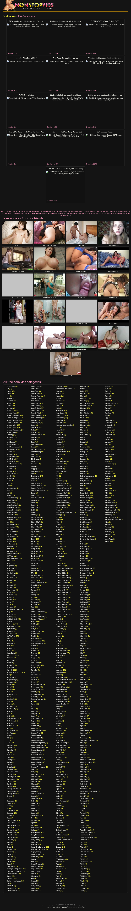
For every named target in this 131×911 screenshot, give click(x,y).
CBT (8, 738)
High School (35, 871)
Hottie (58, 408)
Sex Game (84, 614)
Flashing (34, 653)
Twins (107, 415)
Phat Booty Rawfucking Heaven (65, 58)
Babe (8, 563)
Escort (33, 541)
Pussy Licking (85, 498)
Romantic (83, 554)
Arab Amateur (11, 488)
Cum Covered (11, 888)
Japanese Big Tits (62, 486)
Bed (8, 604)
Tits (81, 881)
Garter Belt (35, 726)
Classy (9, 803)
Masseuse (59, 672)
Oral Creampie (61, 835)
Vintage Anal (109, 454)
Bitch (8, 646)
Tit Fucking (84, 874)
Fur (32, 706)
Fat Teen (34, 604)
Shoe (82, 631)
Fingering (34, 634)
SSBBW (83, 578)
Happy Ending (36, 852)
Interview (59, 454)
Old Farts (59, 818)
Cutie (33, 430)
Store (82, 750)
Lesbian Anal (60, 566)
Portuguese (84, 449)
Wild (106, 522)
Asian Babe (11, 503)
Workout (108, 529)
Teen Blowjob (85, 830)
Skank (82, 658)
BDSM (9, 561)
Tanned (83, 813)
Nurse (58, 798)
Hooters (58, 393)
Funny (33, 704)
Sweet (82, 796)
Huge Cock (60, 415)
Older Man (59, 823)
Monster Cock (60, 755)
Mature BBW (60, 694)
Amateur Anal (11, 413)
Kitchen (58, 529)
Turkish (107, 410)
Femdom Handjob (37, 617)
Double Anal (35, 483)
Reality (82, 524)
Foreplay (34, 670)
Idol (57, 427)
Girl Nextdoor (35, 774)
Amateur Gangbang (13, 418)
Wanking (108, 471)
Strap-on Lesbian (86, 762)
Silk (81, 651)
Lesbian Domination (63, 578)
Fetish (33, 621)
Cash (8, 757)
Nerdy (58, 786)
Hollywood (35, 886)
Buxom (9, 735)
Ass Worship (11, 537)
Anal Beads (11, 442)
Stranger (83, 755)
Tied (81, 857)
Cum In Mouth (36, 396)
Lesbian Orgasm (61, 597)
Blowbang (10, 668)
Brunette (10, 706)
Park (57, 871)
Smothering (84, 684)
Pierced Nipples (85, 403)
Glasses (34, 784)
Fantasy (34, 590)
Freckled (34, 680)
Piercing (83, 408)
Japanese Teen (61, 505)
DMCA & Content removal (69, 907)
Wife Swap (108, 515)
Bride (8, 701)
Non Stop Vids (9, 16)
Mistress (59, 731)
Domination (35, 476)
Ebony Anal (35, 520)
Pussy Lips (84, 500)
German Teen (36, 765)
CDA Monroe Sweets (105, 132)
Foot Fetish (35, 663)
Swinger (83, 803)
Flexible (34, 655)
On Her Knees (61, 830)
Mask (57, 668)
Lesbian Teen (60, 612)
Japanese (59, 481)
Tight (82, 859)
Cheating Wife (12, 777)
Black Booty (11, 653)
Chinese (10, 781)
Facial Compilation (37, 583)
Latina (58, 551)
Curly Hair (34, 427)
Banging (10, 580)
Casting (9, 760)
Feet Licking (35, 609)
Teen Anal (83, 828)
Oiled (57, 813)
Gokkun (34, 791)
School (82, 590)
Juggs (58, 520)
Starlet (82, 743)
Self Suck (83, 609)
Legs (57, 561)
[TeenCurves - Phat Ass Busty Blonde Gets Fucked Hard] (65, 148)
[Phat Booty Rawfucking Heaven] (65, 74)
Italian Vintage (61, 471)
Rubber (83, 563)
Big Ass (9, 617)
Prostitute (83, 471)
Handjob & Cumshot (38, 847)
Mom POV (59, 750)
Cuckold (9, 878)
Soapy (82, 692)
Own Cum (59, 849)
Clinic (9, 806)
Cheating (10, 774)
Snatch (82, 687)
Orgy (57, 842)
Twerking (108, 413)
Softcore (83, 701)
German (34, 728)
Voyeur (107, 466)
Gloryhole (34, 786)
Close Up (10, 813)
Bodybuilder (11, 677)
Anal (8, 440)
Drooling (34, 500)
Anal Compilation (13, 447)
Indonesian (60, 437)
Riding (82, 544)
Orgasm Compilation (63, 840)
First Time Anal (36, 641)
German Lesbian (37, 750)
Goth (33, 801)
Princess (83, 459)
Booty (9, 689)
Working (108, 527)
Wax (106, 478)
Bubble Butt (11, 709)
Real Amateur (85, 520)
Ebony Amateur (36, 517)
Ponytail (83, 442)
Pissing (82, 418)
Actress (9, 398)
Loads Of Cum (61, 624)
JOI (57, 476)
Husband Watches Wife (64, 425)
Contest (9, 842)
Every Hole (35, 549)
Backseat (10, 571)
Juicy (57, 522)
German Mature (36, 755)
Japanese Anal (61, 483)
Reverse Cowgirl (86, 537)
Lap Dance (59, 546)
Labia (58, 537)
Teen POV (83, 840)
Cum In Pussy (36, 398)
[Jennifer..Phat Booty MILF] (26, 74)
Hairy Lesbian (36, 832)
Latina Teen (60, 554)
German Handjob (37, 745)
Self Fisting (84, 604)
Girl (32, 772)
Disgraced (34, 464)
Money (58, 752)
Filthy (33, 629)
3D (8, 389)
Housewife (59, 410)
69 (7, 396)
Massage (59, 670)
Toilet (82, 886)
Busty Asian (11, 721)
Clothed (9, 815)
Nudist (58, 796)
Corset (9, 847)
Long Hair (59, 629)
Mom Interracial (61, 748)
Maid (57, 660)
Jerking (58, 515)
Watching (108, 474)
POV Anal (59, 857)
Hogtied (34, 881)
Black (8, 651)
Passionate (60, 878)
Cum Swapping (36, 418)
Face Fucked (35, 575)
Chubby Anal (11, 791)
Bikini (8, 638)
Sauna (82, 585)
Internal (58, 447)
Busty (8, 716)
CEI (8, 740)
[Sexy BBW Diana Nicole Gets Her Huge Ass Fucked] (26, 148)
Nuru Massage (61, 801)
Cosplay (9, 849)
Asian (9, 495)
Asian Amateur (12, 498)
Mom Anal (59, 740)
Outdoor (58, 847)
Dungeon (34, 507)
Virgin (107, 457)
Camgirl (9, 748)
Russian (83, 566)
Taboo (82, 808)
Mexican (59, 714)
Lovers (58, 636)
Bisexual (10, 643)
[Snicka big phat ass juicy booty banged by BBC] (105, 111)
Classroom (10, 801)
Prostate (83, 469)
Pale (57, 864)
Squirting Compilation (87, 740)
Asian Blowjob (12, 505)
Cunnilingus (35, 423)
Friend (33, 692)
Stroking (83, 772)
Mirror (58, 723)
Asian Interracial (12, 510)
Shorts (82, 638)
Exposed (34, 566)
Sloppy (82, 672)
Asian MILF (10, 515)
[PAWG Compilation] (26, 111)
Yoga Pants (109, 539)
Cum (8, 883)
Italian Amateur (61, 461)
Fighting (34, 624)
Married (58, 665)
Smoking (83, 680)
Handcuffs (34, 842)
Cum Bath (10, 886)
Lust (57, 643)
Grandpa (34, 806)
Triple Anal (108, 406)
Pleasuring (84, 425)
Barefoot (10, 587)
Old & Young (60, 815)
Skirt (81, 663)
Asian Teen (10, 520)
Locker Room (60, 626)
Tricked (107, 401)
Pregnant (83, 454)
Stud (82, 774)
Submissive (84, 784)
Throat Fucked (85, 852)
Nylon (58, 803)
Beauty (9, 600)
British (9, 704)
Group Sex (35, 815)
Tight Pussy (84, 862)
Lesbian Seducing (62, 604)
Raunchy (83, 517)
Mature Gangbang (62, 697)
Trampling (108, 393)
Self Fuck (83, 607)
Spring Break (84, 731)
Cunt (33, 425)
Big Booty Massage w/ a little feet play (65, 21)
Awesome (10, 546)
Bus (8, 714)
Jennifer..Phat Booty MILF (26, 58)
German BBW (36, 735)
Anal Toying (11, 474)
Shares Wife (84, 624)
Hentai (33, 862)
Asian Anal (10, 500)
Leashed (59, 556)
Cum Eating (35, 389)
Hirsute (33, 874)
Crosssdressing (12, 874)
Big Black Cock (12, 619)
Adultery (9, 403)
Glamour (34, 781)
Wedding (108, 483)
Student (83, 777)
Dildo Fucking (36, 449)
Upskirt (107, 437)
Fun (32, 701)
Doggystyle (35, 471)
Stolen (82, 748)
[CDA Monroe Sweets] (105, 148)
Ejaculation (35, 532)
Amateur (10, 410)
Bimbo (9, 641)
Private (82, 464)
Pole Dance (84, 435)
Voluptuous (109, 464)
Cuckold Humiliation (14, 881)
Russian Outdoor (86, 573)
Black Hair (10, 660)
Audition (9, 541)
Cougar (9, 857)
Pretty (82, 457)
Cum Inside (35, 401)
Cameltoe (10, 745)
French (33, 682)
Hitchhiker (34, 876)
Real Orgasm (85, 522)
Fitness (33, 651)
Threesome (84, 849)
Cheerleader (11, 779)
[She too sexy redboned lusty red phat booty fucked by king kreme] (65, 185)
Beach (9, 597)
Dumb (33, 505)
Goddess (34, 789)
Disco (33, 461)
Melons (58, 706)
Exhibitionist (35, 556)
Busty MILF (10, 723)
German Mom (36, 757)
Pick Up (83, 401)
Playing (83, 423)
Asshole (9, 539)
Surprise (83, 786)
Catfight (9, 762)
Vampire (108, 442)
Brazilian (10, 699)
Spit (81, 726)
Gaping (33, 721)
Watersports (109, 476)
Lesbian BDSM (61, 573)
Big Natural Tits (12, 626)
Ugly (106, 418)
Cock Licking (11, 820)
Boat (8, 675)
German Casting (37, 740)
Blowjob (9, 670)
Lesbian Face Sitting (63, 580)
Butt (8, 728)
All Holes (10, 408)
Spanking (83, 718)
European (34, 546)
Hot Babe (59, 401)
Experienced (35, 561)
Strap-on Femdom (86, 760)
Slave (82, 668)
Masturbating (60, 677)
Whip (106, 493)
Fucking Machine (37, 699)
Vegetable (108, 447)
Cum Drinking (36, 386)
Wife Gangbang (110, 505)
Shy (81, 646)
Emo (32, 534)
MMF (57, 658)
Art (8, 493)
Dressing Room (36, 498)
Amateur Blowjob (13, 415)
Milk (57, 718)
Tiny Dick (83, 869)
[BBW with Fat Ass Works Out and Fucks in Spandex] (26, 37)
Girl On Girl (35, 777)
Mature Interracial (62, 701)
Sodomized (84, 699)
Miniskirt (59, 721)
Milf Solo (59, 716)
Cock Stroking (11, 823)
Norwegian (59, 791)
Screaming (84, 595)
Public (82, 474)
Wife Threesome (110, 517)
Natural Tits (60, 777)
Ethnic (33, 544)
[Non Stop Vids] (28, 5)
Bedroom (10, 607)
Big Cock (10, 624)
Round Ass (84, 561)
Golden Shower (36, 794)
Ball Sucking (11, 578)
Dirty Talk (34, 457)
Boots (9, 687)
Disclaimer (49, 907)
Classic (9, 798)
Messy (58, 709)
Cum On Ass (35, 406)
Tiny (81, 866)
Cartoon (9, 755)
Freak (33, 677)
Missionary (59, 728)
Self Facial (84, 602)
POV (57, 854)
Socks (82, 697)
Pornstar (83, 447)
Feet (32, 607)
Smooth (83, 682)
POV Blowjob (60, 859)
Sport (82, 728)
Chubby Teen (11, 794)
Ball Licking (11, 575)
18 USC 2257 (57, 907)
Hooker (58, 391)
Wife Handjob (109, 507)
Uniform (107, 432)
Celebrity (10, 767)
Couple (9, 859)
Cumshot (34, 420)
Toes (82, 883)
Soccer (82, 694)
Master (58, 675)
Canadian (10, 750)
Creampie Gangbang (14, 871)
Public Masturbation (87, 476)
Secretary (83, 597)
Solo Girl (83, 706)
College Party (11, 832)
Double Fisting (36, 488)
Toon (82, 891)
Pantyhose (59, 869)
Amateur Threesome (14, 430)
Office (58, 811)
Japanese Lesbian (62, 490)
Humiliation (60, 418)
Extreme (34, 568)
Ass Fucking (11, 524)
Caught (9, 765)
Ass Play (10, 529)
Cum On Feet (35, 410)
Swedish (83, 794)
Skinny (82, 660)
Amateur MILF (11, 425)
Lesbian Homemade (63, 585)
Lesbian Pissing (61, 602)
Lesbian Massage (62, 592)
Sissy (82, 655)
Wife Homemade (111, 510)
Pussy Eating (84, 493)
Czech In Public (36, 435)
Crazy (9, 864)
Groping (34, 813)
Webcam (108, 481)
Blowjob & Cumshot (13, 672)
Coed (8, 828)
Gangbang (35, 718)
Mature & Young (61, 687)
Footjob (33, 668)
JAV (57, 474)
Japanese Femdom (62, 488)
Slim (81, 670)
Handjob (34, 845)
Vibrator (107, 449)
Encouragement (36, 537)
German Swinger (37, 762)
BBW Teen (10, 556)
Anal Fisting (11, 459)
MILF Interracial (61, 653)
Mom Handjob (61, 745)
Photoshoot (84, 398)
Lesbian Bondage (62, 575)
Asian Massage (12, 517)
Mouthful (59, 765)
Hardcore (34, 857)
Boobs (9, 684)
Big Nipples (11, 629)
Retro (82, 532)
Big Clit (9, 621)
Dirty (32, 454)
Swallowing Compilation (88, 791)
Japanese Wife (61, 507)
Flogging (34, 658)
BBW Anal (10, 551)
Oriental (58, 845)
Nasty (58, 772)
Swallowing (84, 789)
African (9, 406)
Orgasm (58, 837)
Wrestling (108, 534)
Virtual (107, 459)
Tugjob (107, 408)
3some (9, 391)
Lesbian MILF (60, 590)
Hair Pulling (35, 828)
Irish (57, 457)
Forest (33, 672)
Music (58, 769)
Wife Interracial (110, 512)
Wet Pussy (108, 490)
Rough (82, 556)
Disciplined (35, 459)
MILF (57, 646)
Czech (33, 432)
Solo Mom (83, 709)
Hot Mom (59, 403)
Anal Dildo (10, 454)
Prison (82, 461)
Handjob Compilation (38, 849)
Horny (58, 396)
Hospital (59, 398)
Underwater (109, 425)
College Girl (11, 830)
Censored (10, 769)
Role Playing (84, 549)
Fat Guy (34, 600)
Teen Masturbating (86, 837)
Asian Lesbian (12, 512)
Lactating (59, 541)
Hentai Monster (36, 864)
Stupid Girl (84, 781)
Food (33, 660)
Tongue (83, 888)
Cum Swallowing (37, 415)
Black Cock (10, 655)
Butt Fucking (11, 731)
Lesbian (58, 563)
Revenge (83, 534)
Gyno (33, 823)
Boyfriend (10, 694)
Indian (58, 432)
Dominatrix (35, 478)
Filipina (33, 626)
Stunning (83, 779)
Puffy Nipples (85, 481)
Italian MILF (60, 466)
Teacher (83, 820)
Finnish (33, 636)
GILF (33, 709)
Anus (8, 483)
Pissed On (84, 415)
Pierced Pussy (85, 406)
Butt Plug (10, 733)
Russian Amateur (86, 568)
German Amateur (37, 731)
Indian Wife (60, 435)
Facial (33, 580)
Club (8, 818)
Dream (33, 493)
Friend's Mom (36, 694)
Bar (8, 583)
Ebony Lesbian (36, 524)
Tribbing (108, 398)
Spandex (83, 714)
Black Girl (10, 658)
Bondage (10, 682)
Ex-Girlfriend (35, 551)
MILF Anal (59, 648)
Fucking (34, 697)
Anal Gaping (11, 461)
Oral (57, 832)
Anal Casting (11, 444)
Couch (9, 854)
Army (8, 490)
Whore (107, 495)
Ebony (33, 515)
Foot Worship (35, 665)
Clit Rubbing (11, 811)
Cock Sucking (11, 825)
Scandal (83, 587)
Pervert (82, 389)
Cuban (9, 876)
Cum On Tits (35, 413)
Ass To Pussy (11, 534)
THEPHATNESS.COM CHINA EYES (105, 21)
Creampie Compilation (14, 869)
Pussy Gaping (85, 495)
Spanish (83, 716)
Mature (58, 684)
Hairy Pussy (35, 837)
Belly (8, 612)
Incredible (59, 430)
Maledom (59, 663)
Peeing (58, 881)
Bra (8, 697)
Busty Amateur (12, 718)
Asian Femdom (12, 507)
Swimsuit (83, 801)
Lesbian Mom (60, 595)
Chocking (10, 784)
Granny (33, 808)
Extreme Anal (35, 571)
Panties (58, 866)
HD (32, 825)
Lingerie (59, 617)
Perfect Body (60, 888)
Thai (81, 842)
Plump (82, 432)
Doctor (33, 466)
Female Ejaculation (38, 612)
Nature (58, 779)
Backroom (10, 568)
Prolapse (83, 466)
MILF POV (59, 655)
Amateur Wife (11, 432)
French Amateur (36, 684)
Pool (82, 444)
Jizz (57, 517)
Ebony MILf (35, 527)
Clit (8, 808)
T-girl (82, 806)
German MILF (36, 752)
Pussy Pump (84, 503)
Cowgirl (9, 862)
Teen (82, 825)
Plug (82, 427)
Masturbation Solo (62, 682)
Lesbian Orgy (60, 600)
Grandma (34, 803)
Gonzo (33, 796)
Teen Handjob (85, 835)
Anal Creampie (12, 449)
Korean (58, 534)
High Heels (35, 869)
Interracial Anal (61, 452)
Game (33, 716)
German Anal (35, 733)
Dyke (33, 512)
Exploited (34, 563)
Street (82, 765)
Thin (81, 845)
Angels (9, 476)
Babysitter (10, 566)
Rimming (83, 546)
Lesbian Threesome (63, 614)
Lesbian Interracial (62, 587)
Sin (81, 653)
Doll (32, 474)
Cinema (9, 796)
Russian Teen (85, 575)
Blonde (9, 665)
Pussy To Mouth (85, 510)
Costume (10, 852)
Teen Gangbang (86, 832)
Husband (59, 423)
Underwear (109, 427)
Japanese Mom (61, 500)
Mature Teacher (61, 704)
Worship (108, 532)
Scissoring (84, 592)
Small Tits (83, 677)
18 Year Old (11, 386)
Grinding (34, 811)
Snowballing (84, 689)
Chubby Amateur (12, 789)
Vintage (107, 452)
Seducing (83, 600)
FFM (32, 573)
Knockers (59, 532)
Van (106, 444)
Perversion (84, 386)
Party (57, 876)
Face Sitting (35, 578)
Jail (57, 478)
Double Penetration (38, 490)
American (10, 437)
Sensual (83, 612)
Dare (33, 442)
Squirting (83, 738)
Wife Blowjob (109, 503)
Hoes (33, 878)
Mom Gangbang (61, 743)
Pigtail (82, 410)
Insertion (59, 442)
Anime (9, 481)
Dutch (33, 510)
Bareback (10, 585)
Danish (33, 440)
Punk (82, 486)
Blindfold (10, 663)
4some (9, 393)
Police (82, 437)
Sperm (82, 723)
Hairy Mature (35, 835)
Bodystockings (12, 680)
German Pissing (36, 760)
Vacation (108, 440)
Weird (107, 486)
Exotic (33, 558)
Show (82, 641)
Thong (82, 847)
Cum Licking (35, 403)
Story (82, 752)
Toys (106, 389)
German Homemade (38, 748)
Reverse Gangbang (87, 539)
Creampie (10, 866)
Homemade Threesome (64, 389)
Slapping (83, 665)
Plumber (83, 430)
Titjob (82, 878)
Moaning (59, 733)
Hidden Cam (35, 866)
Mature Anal (60, 692)
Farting (33, 595)
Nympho (59, 806)
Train (106, 391)
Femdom (34, 614)
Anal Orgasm (11, 466)
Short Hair (83, 636)
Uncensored (109, 423)
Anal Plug (10, 469)
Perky (58, 891)
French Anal (35, 687)
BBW (8, 549)
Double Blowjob (36, 486)
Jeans (58, 510)
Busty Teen (10, 726)
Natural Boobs (61, 774)
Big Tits (9, 634)
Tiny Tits (83, 871)
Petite (82, 391)
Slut (81, 675)
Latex (58, 549)
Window (108, 524)
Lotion (58, 634)
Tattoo (82, 815)
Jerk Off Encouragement (64, 512)
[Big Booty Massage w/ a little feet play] (65, 37)
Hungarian (59, 420)
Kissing (58, 527)
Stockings (83, 745)
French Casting (36, 689)
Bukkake (10, 711)
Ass (8, 522)
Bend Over (10, 614)
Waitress (108, 469)
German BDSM (36, 738)
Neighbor (59, 784)
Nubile (58, 794)
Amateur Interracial (13, 420)
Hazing (33, 859)
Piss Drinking (85, 413)
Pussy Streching (86, 507)
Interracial (59, 449)
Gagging (34, 714)
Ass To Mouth (11, 532)
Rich (82, 541)
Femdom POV (36, 619)
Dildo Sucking (36, 452)
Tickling (83, 854)
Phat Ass (83, 393)
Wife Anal (108, 500)
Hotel (57, 406)
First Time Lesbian (37, 643)
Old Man (59, 820)
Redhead (83, 527)
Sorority (83, 711)
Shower (83, 643)
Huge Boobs (60, 413)
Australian (10, 544)
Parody (58, 874)
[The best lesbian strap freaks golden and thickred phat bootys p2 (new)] (105, 74)
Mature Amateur (61, 689)
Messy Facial (60, 711)
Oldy (57, 828)
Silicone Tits (84, 648)
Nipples (58, 789)
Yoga (106, 537)
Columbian (10, 835)
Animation (10, 478)
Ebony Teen (35, 529)
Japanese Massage (62, 495)
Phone (82, 396)
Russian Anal (85, 571)
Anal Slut (10, 471)
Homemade (60, 386)
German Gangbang (38, 743)
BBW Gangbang (12, 554)
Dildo (33, 447)
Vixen (107, 461)
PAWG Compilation (26, 95)
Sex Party (83, 617)
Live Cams (59, 621)
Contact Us (81, 907)
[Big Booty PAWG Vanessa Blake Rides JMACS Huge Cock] (65, 111)
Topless (107, 386)
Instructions (60, 444)
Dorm (33, 481)
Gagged (34, 711)
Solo (82, 704)
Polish (82, 440)
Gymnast (34, 820)
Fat (32, 597)
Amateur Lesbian (13, 423)
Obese (58, 808)
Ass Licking (11, 527)
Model (58, 735)
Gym (32, 818)
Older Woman (60, 825)
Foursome (34, 675)
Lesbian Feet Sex (62, 583)
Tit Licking (83, 876)
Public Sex (84, 478)
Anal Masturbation (13, 464)
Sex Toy (83, 621)
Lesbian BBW (60, 571)
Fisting (33, 648)
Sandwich (83, 580)
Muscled (59, 767)
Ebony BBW (35, 522)
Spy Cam (83, 733)
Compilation (11, 837)
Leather (58, 558)
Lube (57, 638)
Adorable (10, 401)
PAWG (58, 852)
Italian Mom (60, 469)
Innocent (59, 440)
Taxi (81, 818)
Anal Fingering (12, 457)
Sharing (83, 626)
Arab (8, 486)
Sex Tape (83, 619)
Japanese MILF (61, 493)
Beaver (9, 602)
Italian (58, 459)
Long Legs (59, 631)
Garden (33, 723)
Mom (57, 738)
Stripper (83, 767)
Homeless (34, 891)
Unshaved (108, 435)
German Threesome (38, 767)
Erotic (33, 539)
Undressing (109, 430)
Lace (57, 539)
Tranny (107, 396)
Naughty (59, 781)
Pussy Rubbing (85, 505)
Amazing (10, 435)
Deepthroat (35, 444)
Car (8, 752)
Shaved (83, 629)
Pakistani (59, 862)
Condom (10, 840)
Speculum (83, 721)
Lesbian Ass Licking (63, 568)
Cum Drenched (12, 891)
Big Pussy (10, 631)
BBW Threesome (12, 558)
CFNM (9, 743)
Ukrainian (108, 420)
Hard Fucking (36, 854)
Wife (106, 498)
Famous (34, 587)
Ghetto (33, 769)
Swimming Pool (85, 798)
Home (33, 888)
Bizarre (9, 648)
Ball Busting (11, 573)
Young (107, 541)
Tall (81, 811)
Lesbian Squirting (62, 609)
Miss (57, 726)
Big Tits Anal (11, 636)
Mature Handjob (61, 699)
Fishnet (33, 646)
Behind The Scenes (13, 609)
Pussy (82, 488)
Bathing (9, 592)
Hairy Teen (35, 840)
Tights (82, 864)
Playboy (83, 420)
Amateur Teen (11, 427)
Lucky (58, 641)
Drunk (33, 503)
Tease (82, 823)
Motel (58, 760)
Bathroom (10, 595)
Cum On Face (36, 408)
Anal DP (9, 452)
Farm (33, 592)
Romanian (84, 551)
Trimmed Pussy (110, 403)
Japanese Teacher (62, 503)
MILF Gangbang (61, 651)
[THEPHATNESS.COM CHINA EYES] (105, 37)
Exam (33, 554)
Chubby (9, 786)
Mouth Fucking (61, 762)
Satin (82, 583)
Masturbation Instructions (64, 680)
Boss (8, 692)
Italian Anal (59, 464)
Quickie (83, 515)
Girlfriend (34, 779)
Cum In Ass (35, 393)
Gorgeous (34, 798)
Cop (8, 845)
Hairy (33, 830)
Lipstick (58, 619)
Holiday (34, 883)
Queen (82, 512)
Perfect (58, 886)
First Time (34, 638)
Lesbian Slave (61, 607)
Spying (82, 735)
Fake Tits (34, 585)
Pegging (59, 883)
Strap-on (83, 757)
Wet (106, 488)
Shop (82, 634)
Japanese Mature (62, 498)
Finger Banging (36, 631)
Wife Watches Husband (113, 520)
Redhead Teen (85, 529)
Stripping (83, 769)
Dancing (34, 437)
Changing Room (12, 772)
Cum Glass (35, 391)
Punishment (84, 483)
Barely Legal (11, 590)
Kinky (58, 524)
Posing (82, 452)
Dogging (34, 469)
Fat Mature (35, 602)
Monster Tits (60, 757)
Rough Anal (84, 558)
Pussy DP (83, 490)
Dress (33, 495)
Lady (57, 544)
